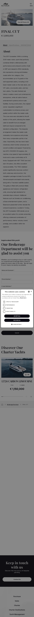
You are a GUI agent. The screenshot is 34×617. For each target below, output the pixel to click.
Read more (23, 298)
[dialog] (17, 308)
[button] (16, 324)
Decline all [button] (16, 320)
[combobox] (29, 292)
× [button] (31, 291)
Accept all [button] (17, 316)
